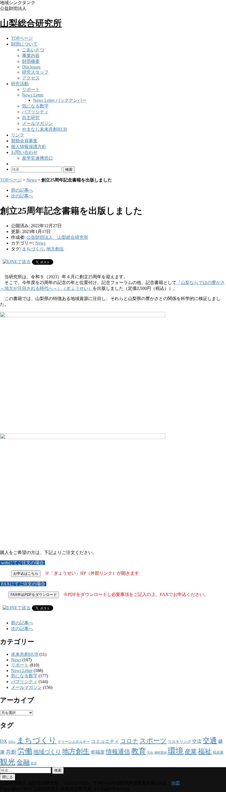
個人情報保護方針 (28, 146)
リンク (17, 135)
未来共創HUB (24, 654)
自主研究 (31, 117)
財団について (24, 44)
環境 (176, 750)
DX (3, 741)
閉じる (7, 777)
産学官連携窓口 (37, 158)
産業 (191, 751)
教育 (138, 751)
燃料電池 (160, 752)
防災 (34, 763)
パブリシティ (35, 111)
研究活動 (20, 83)
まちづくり (33, 249)
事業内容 (31, 55)
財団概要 (31, 61)
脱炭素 (218, 752)
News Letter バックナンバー (60, 100)
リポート (31, 89)
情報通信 (118, 751)
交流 (196, 741)
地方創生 (55, 249)
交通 (210, 741)
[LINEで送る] (17, 261)
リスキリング (179, 741)
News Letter (33, 95)
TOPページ (22, 38)
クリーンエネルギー (74, 742)
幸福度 (98, 752)
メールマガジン (37, 123)
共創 (11, 752)
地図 (175, 783)
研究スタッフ (35, 72)
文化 (150, 752)
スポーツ (153, 740)
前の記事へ (22, 190)
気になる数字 (35, 106)
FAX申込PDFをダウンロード (33, 595)
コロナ (129, 741)
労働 (24, 751)
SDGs (11, 741)
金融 (23, 762)
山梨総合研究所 (31, 23)
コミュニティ (105, 741)
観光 (7, 762)
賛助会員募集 (24, 140)
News (31, 180)
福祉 (205, 751)
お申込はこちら (25, 573)
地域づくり (47, 752)
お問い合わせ (24, 152)
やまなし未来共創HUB (44, 129)
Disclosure (31, 67)
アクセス (31, 78)
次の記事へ (22, 196)
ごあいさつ (33, 49)
